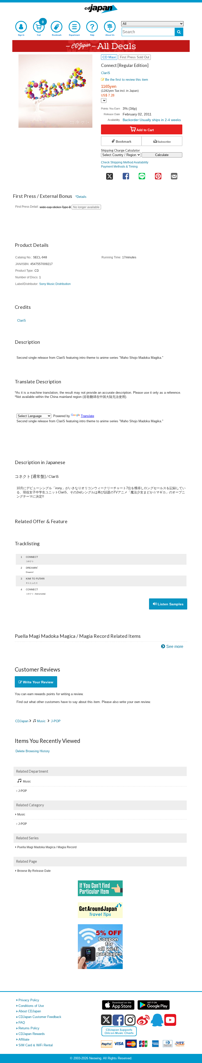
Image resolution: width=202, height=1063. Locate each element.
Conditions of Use (31, 1006)
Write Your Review (37, 682)
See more (174, 646)
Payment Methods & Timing (119, 166)
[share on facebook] (126, 174)
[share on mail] (174, 174)
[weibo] (143, 1020)
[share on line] (142, 174)
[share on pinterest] (158, 174)
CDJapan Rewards (31, 1034)
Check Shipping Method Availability (124, 162)
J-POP (56, 721)
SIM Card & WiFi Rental (35, 1045)
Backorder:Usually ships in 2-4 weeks (152, 120)
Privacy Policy (28, 1000)
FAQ (21, 1022)
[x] (106, 1020)
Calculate (161, 155)
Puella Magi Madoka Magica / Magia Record (47, 847)
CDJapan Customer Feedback (39, 1017)
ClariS (105, 73)
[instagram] (130, 1020)
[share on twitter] (109, 174)
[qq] (157, 1020)
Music (41, 721)
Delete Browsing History (33, 751)
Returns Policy (28, 1028)
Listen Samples (170, 604)
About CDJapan (29, 1011)
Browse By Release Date (34, 871)
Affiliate (23, 1039)
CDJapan (21, 721)
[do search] (179, 32)
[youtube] (170, 1020)
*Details (80, 197)
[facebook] (118, 1020)
